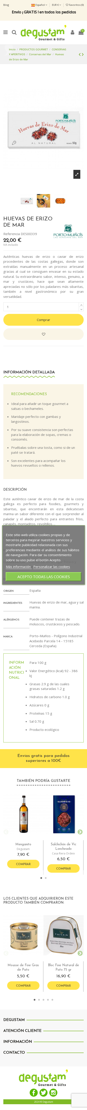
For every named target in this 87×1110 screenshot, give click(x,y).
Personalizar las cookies (51, 566)
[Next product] (83, 54)
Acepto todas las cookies (43, 576)
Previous (5, 831)
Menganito (23, 844)
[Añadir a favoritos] (43, 334)
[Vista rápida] (26, 838)
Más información (19, 566)
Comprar (43, 319)
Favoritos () (76, 4)
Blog (6, 4)
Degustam (23, 849)
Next (79, 831)
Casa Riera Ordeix (63, 853)
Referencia (11, 234)
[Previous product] (80, 54)
